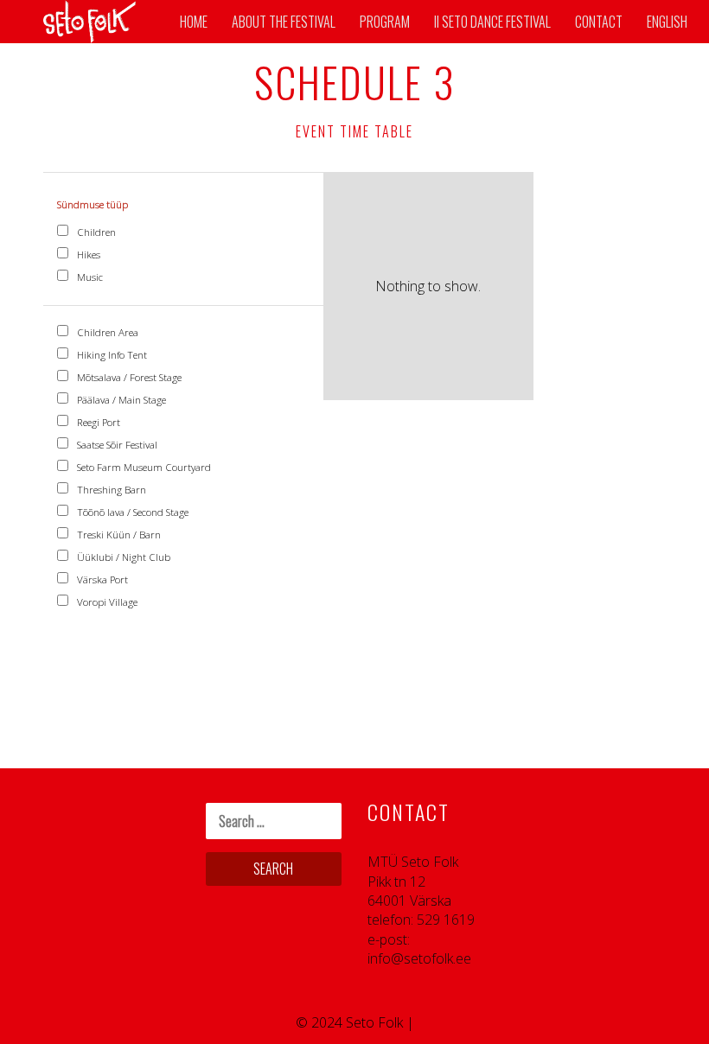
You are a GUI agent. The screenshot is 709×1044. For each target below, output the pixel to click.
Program (385, 21)
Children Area (106, 332)
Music (88, 277)
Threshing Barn (110, 489)
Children (95, 232)
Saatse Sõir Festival (115, 444)
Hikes (87, 254)
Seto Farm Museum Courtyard (142, 467)
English (667, 21)
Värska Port (101, 579)
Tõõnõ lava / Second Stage (131, 512)
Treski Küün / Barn (117, 534)
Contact (599, 21)
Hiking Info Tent (110, 354)
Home (194, 21)
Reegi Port (97, 422)
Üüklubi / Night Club (122, 557)
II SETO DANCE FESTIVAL (492, 21)
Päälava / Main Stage (120, 399)
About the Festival (283, 21)
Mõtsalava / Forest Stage (128, 377)
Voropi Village (105, 601)
